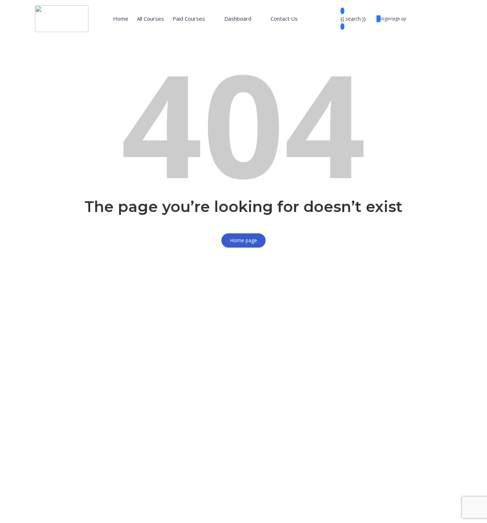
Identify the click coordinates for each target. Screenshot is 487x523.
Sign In (57, 511)
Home (120, 18)
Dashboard (237, 18)
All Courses (150, 18)
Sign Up (40, 511)
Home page (243, 240)
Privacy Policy (157, 440)
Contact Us (284, 18)
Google (15, 259)
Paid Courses (189, 18)
